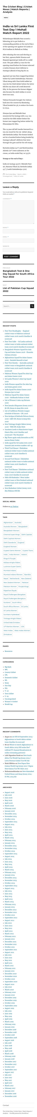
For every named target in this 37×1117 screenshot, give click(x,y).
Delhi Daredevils (10, 542)
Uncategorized (7, 176)
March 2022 (9, 934)
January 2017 (9, 1091)
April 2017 (8, 1083)
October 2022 (10, 915)
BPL (6, 670)
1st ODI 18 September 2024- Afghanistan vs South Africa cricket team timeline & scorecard (19, 739)
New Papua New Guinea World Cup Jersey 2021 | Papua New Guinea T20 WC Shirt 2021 (19, 766)
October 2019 (10, 1003)
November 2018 (11, 1032)
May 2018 (8, 1048)
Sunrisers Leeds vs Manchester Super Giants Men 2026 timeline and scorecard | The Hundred (19, 432)
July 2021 (8, 955)
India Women (14, 554)
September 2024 (11, 854)
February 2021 (10, 968)
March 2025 (9, 838)
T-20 (7, 691)
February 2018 (10, 1056)
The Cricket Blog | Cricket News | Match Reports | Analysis (17, 9)
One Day (8, 686)
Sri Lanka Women (10, 610)
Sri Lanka (20, 176)
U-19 (7, 696)
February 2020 (10, 992)
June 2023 (8, 894)
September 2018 (11, 1038)
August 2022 (9, 920)
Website (6, 246)
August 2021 (9, 952)
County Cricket (10, 672)
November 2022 (11, 912)
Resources (8, 651)
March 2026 (9, 806)
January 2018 (9, 1059)
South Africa (16, 602)
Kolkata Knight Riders (12, 562)
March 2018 (9, 1054)
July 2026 (8, 795)
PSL (6, 688)
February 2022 (10, 936)
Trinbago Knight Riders (12, 618)
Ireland (24, 554)
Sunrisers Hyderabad (11, 614)
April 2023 (8, 899)
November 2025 (11, 816)
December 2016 (10, 1094)
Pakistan (25, 582)
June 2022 (8, 926)
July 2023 (8, 891)
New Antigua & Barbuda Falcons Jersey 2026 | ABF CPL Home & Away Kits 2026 (19, 418)
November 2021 (11, 944)
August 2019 (9, 1008)
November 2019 (11, 1000)
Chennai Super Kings (12, 534)
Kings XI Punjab (10, 558)
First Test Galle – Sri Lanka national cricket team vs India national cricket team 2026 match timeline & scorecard (19, 344)
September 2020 (11, 982)
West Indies (8, 630)
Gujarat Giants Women (12, 550)
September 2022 (11, 918)
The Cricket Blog (11, 174)
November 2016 (11, 1096)
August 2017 (9, 1072)
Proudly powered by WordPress (19, 1113)
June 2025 (8, 830)
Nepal (6, 578)
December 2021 (10, 942)
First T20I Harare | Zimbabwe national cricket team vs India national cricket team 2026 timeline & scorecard (19, 472)
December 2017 (10, 1062)
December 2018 (10, 1030)
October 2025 (10, 819)
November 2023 (11, 880)
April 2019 (8, 1019)
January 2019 (10, 1027)
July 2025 (8, 827)
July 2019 (8, 1011)
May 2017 (8, 1080)
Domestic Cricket (11, 678)
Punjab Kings (23, 586)
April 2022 (9, 931)
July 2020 (8, 987)
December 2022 (11, 910)
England (21, 542)
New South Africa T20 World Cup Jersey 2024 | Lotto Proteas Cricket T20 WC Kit (18, 758)
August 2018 (9, 1040)
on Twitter (14, 506)
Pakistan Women (10, 586)
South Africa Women (11, 606)
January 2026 (10, 811)
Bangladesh (23, 526)
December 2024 (11, 846)
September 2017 (11, 1070)
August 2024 (9, 856)
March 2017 (9, 1086)
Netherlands (14, 578)
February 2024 (10, 872)
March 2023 (9, 902)
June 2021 (8, 958)
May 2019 (8, 1016)
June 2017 (8, 1078)
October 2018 (10, 1035)
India (15, 176)
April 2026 (9, 803)
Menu (6, 17)
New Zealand (26, 578)
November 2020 (11, 976)
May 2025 (8, 832)
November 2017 (10, 1064)
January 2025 (10, 843)
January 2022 (10, 939)
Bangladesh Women (11, 530)
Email (6, 237)
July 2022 (8, 923)
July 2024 (8, 859)
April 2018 (8, 1051)
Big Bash (8, 667)
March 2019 (9, 1022)
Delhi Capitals (26, 534)
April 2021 (8, 963)
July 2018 (8, 1043)
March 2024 (9, 870)
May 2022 (8, 928)
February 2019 (10, 1024)
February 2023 (10, 904)
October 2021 (10, 947)
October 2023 (10, 883)
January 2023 (10, 907)
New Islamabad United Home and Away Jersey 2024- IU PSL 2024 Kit (19, 774)
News (7, 683)
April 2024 (9, 867)
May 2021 (8, 960)
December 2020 (11, 974)
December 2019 (10, 998)
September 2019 (11, 1006)
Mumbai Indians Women (13, 574)
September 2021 (11, 950)
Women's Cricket (11, 702)
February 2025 (10, 840)
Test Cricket (9, 694)
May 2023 (8, 896)
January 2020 (10, 995)
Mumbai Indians (10, 570)
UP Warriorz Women (11, 626)
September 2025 (11, 822)
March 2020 (9, 990)
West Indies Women (22, 630)
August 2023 (9, 888)
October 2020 (10, 979)
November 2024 (11, 848)
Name (5, 227)
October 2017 (10, 1067)
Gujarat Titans (28, 550)
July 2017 (8, 1075)
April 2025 (9, 835)
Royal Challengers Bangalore (14, 594)
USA (22, 626)
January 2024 (10, 875)
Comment (7, 199)
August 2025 (9, 824)
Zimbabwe (8, 634)
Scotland (7, 602)
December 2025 (11, 814)
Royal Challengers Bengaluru (15, 598)
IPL (6, 680)
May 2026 (8, 800)
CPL (6, 675)
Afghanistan (8, 522)
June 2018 (8, 1046)
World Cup (9, 704)
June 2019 (8, 1014)
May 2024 (8, 864)
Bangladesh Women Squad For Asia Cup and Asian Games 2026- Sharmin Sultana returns (19, 352)
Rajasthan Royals (10, 590)
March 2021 (9, 966)
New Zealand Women (12, 582)
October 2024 (10, 851)
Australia (18, 522)
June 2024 (8, 862)
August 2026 (9, 792)
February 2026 (10, 808)
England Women (10, 546)
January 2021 (9, 971)
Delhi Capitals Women (12, 538)
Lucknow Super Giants (12, 566)
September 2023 (11, 886)
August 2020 (9, 984)
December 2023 (10, 878)
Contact (6, 1105)
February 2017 (10, 1088)
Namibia (27, 574)
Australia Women (10, 526)
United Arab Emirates (12, 622)
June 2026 (8, 798)
